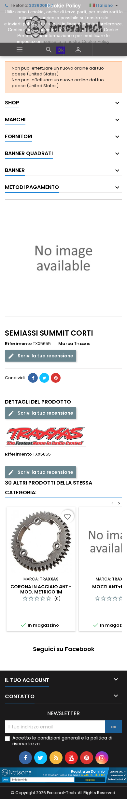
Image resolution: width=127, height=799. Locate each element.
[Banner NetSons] (63, 775)
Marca (65, 344)
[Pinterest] (56, 378)
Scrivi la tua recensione (45, 356)
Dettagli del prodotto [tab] (38, 402)
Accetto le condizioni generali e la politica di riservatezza (62, 741)
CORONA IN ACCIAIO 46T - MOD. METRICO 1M (41, 589)
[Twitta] (44, 378)
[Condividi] (33, 378)
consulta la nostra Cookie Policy (76, 41)
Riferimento (18, 344)
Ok (61, 50)
